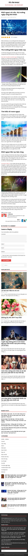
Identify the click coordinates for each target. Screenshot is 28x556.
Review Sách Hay (4, 456)
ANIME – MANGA (5, 439)
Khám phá (3, 448)
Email (2, 247)
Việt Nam (3, 472)
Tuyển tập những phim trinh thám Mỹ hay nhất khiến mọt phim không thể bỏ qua (13, 343)
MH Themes (22, 554)
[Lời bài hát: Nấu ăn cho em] (14, 288)
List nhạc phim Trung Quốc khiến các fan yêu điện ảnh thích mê (13, 399)
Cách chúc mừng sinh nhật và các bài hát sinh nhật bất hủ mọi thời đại (13, 371)
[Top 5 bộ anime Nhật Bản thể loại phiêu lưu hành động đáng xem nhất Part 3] (4, 500)
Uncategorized (4, 469)
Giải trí (2, 445)
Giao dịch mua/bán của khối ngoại (9, 57)
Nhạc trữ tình (4, 454)
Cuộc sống (3, 443)
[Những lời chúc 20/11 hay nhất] (14, 315)
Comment (3, 234)
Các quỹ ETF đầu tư (5, 163)
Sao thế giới (3, 461)
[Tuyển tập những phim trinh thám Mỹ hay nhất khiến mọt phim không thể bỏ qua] (14, 339)
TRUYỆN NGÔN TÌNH (5, 467)
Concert (3, 441)
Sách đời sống (4, 458)
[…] (18, 295)
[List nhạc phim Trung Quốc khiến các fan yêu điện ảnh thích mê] (14, 396)
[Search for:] (14, 265)
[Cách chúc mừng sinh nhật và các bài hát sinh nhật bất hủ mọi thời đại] (14, 368)
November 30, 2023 (6, 17)
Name (2, 244)
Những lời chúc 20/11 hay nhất (11, 317)
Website (3, 251)
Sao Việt (3, 463)
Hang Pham (14, 17)
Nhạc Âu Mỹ (3, 450)
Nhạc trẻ (3, 452)
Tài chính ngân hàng (5, 465)
